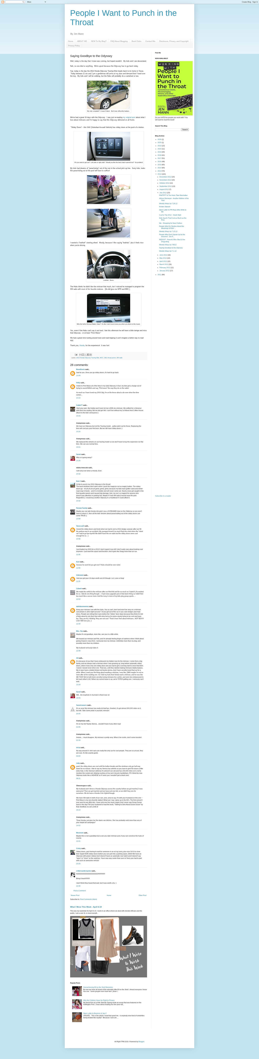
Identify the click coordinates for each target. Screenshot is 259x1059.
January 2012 (164, 271)
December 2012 (165, 177)
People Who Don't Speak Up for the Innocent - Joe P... (172, 235)
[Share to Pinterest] (90, 354)
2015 (160, 165)
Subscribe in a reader (163, 496)
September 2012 (165, 186)
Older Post (142, 895)
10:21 (78, 447)
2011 (160, 275)
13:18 (78, 685)
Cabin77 (79, 405)
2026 (160, 139)
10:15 (78, 398)
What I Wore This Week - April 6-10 (86, 907)
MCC (101, 358)
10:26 (78, 461)
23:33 (78, 864)
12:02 (78, 599)
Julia (78, 763)
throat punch (112, 358)
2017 (160, 158)
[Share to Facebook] (88, 354)
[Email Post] (76, 354)
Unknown (79, 575)
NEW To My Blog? (98, 41)
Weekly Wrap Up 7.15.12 (168, 231)
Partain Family (81, 508)
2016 (160, 161)
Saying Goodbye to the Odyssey (171, 248)
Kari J (78, 481)
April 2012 (163, 261)
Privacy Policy (74, 46)
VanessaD (80, 526)
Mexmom (79, 833)
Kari (77, 562)
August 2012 (164, 189)
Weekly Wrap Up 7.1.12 (167, 251)
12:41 (78, 841)
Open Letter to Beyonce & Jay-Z (94, 1013)
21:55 (78, 727)
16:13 (78, 810)
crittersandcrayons (83, 871)
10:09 (78, 375)
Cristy (78, 848)
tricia (78, 748)
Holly (78, 383)
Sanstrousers (81, 705)
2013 (160, 171)
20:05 (78, 714)
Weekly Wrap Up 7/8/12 (167, 245)
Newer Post (75, 895)
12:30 (78, 624)
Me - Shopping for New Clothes (170, 223)
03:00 (78, 756)
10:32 (78, 474)
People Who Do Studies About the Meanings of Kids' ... (171, 227)
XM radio (119, 358)
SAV (105, 358)
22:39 (78, 886)
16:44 (78, 698)
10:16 (78, 431)
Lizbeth (79, 589)
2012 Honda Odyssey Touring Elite (87, 358)
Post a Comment (80, 891)
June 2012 (163, 255)
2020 (160, 149)
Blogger (141, 1042)
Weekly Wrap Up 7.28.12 (168, 204)
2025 (160, 143)
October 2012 (164, 183)
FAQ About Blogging (119, 41)
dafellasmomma (82, 606)
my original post (129, 117)
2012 (160, 174)
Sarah (78, 454)
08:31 (78, 778)
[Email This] (80, 354)
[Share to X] (85, 354)
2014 (160, 168)
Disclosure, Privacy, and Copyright (173, 41)
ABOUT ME (82, 41)
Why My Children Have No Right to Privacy (99, 1000)
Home (70, 41)
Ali (77, 658)
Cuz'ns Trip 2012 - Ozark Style (170, 215)
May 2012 (163, 258)
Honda (81, 345)
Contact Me (150, 41)
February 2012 (165, 268)
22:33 (78, 740)
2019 (160, 152)
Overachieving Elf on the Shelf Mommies (98, 987)
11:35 (78, 581)
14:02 (78, 825)
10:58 (78, 519)
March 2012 (164, 264)
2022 (160, 146)
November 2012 (165, 180)
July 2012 (163, 193)
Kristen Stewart (164, 207)
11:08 (78, 554)
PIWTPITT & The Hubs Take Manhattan (173, 195)
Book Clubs (136, 41)
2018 (160, 155)
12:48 (78, 651)
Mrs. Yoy (79, 631)
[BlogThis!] (83, 354)
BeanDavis (80, 369)
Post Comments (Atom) (88, 899)
